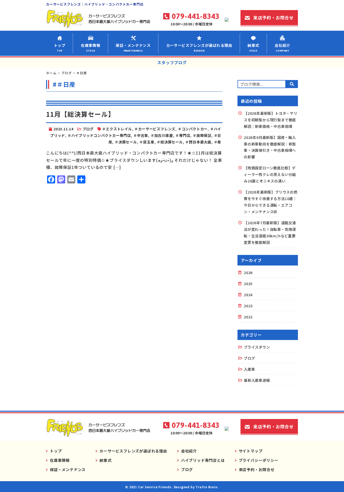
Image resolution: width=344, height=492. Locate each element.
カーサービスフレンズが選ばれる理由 (199, 47)
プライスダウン (257, 347)
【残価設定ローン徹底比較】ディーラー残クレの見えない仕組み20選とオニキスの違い (270, 174)
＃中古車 (140, 135)
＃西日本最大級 (198, 141)
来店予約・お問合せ (273, 17)
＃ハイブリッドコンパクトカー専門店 (99, 135)
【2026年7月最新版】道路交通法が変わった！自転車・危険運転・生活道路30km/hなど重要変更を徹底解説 (270, 232)
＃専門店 (182, 135)
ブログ (66, 72)
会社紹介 (282, 47)
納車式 (253, 47)
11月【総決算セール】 (80, 114)
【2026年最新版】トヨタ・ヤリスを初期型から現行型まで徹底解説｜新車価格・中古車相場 (270, 119)
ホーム (51, 72)
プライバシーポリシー (259, 460)
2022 (248, 316)
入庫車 (249, 369)
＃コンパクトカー (193, 128)
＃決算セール (126, 141)
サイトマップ (251, 450)
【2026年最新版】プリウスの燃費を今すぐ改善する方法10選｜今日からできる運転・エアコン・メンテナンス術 (270, 201)
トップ (59, 47)
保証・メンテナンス (133, 47)
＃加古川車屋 (162, 135)
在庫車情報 (90, 47)
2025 (248, 283)
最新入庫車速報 (257, 380)
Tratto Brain (207, 487)
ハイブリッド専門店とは (203, 460)
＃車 (217, 141)
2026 (248, 272)
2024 (248, 294)
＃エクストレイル (117, 128)
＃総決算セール (170, 141)
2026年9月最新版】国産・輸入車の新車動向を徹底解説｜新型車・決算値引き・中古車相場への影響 (270, 147)
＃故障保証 (202, 135)
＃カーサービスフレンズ (154, 128)
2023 (248, 305)
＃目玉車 (146, 141)
